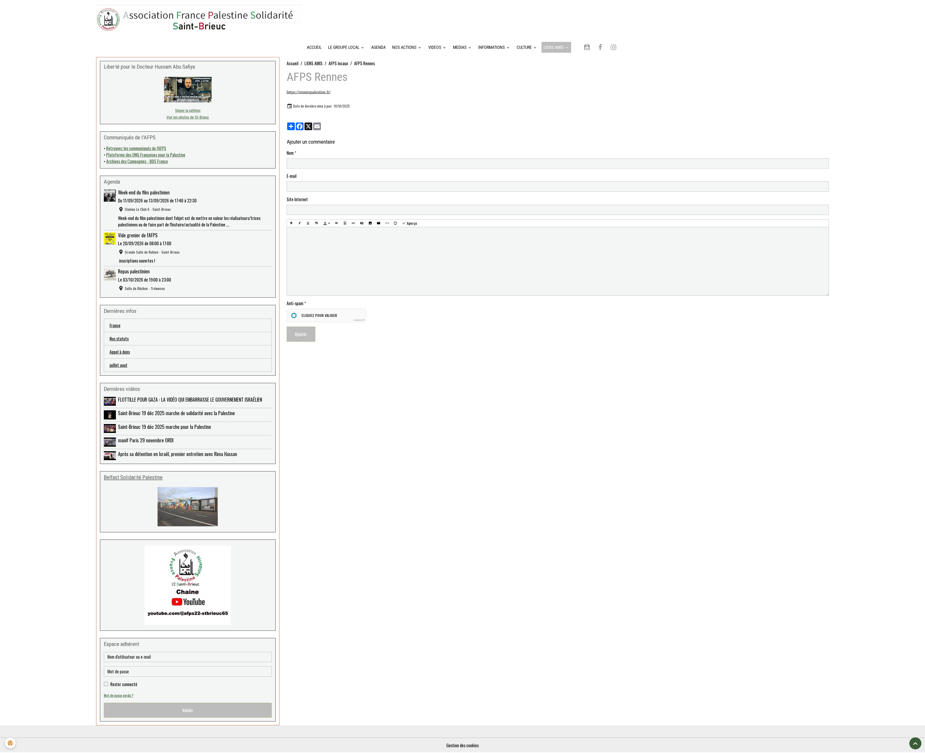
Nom (290, 153)
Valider (187, 710)
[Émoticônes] (395, 223)
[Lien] (353, 223)
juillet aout (118, 365)
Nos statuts (119, 338)
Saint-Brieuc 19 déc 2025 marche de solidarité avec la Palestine (176, 413)
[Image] (370, 223)
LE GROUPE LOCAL (344, 47)
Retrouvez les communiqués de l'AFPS (136, 148)
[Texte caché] (361, 223)
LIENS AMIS (554, 47)
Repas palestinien (134, 271)
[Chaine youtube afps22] (188, 585)
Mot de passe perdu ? (118, 695)
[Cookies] (10, 743)
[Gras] (291, 223)
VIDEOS (435, 47)
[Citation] (336, 223)
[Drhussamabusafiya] (188, 90)
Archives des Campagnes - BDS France (137, 161)
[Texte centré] (345, 223)
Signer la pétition (187, 110)
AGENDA (378, 47)
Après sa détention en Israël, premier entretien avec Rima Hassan (177, 453)
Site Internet (297, 199)
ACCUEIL (314, 47)
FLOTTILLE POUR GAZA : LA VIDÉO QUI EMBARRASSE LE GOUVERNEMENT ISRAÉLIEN (190, 399)
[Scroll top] (915, 743)
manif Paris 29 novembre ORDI (145, 440)
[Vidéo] (378, 223)
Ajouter (301, 334)
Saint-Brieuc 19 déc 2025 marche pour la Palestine (164, 426)
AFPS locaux (338, 63)
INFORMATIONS (492, 47)
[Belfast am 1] (188, 506)
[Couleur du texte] (326, 223)
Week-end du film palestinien (144, 192)
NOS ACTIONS (404, 47)
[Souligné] (308, 223)
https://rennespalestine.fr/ (309, 92)
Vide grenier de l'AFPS (138, 235)
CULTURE (525, 47)
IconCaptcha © (358, 320)
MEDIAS (460, 47)
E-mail (292, 176)
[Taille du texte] (316, 223)
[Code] (387, 223)
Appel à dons (120, 352)
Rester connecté (123, 684)
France (115, 325)
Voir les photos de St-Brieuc (187, 117)
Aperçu (411, 223)
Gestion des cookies (462, 745)
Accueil (292, 63)
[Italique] (299, 223)
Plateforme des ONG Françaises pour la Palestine (145, 155)
